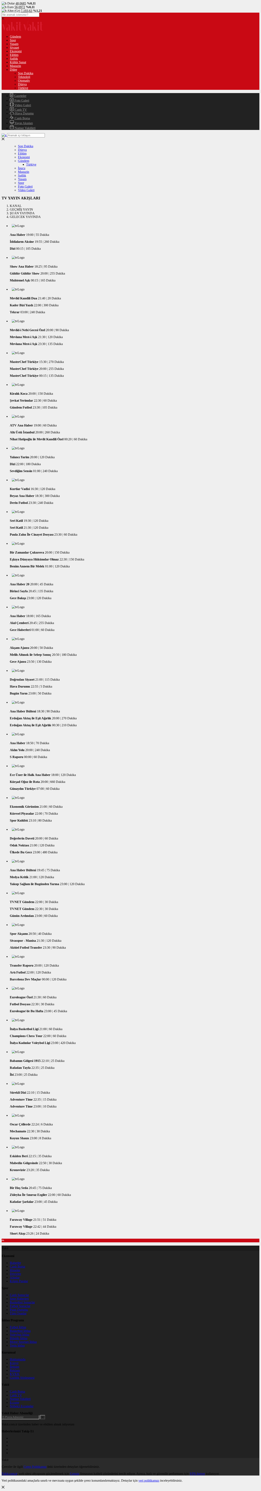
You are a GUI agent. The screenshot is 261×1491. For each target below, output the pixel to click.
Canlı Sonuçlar (19, 1295)
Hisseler (15, 1270)
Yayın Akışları (23, 123)
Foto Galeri (21, 100)
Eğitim (14, 55)
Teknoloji (24, 77)
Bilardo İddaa (18, 1338)
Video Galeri (22, 105)
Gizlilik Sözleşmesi (22, 1377)
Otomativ (24, 80)
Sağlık (14, 58)
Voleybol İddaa (19, 1334)
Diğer (13, 69)
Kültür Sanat (18, 62)
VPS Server (197, 1473)
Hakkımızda (17, 1359)
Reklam (15, 1370)
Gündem (15, 36)
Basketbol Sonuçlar (22, 1302)
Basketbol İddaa (20, 1331)
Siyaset (14, 47)
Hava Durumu (24, 113)
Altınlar (15, 1277)
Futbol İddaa (18, 1327)
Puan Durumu (19, 1309)
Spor (13, 40)
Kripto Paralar (19, 1281)
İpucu (21, 168)
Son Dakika (25, 73)
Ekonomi (16, 51)
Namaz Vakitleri (24, 128)
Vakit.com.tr (9, 1473)
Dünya (22, 84)
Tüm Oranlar (18, 1313)
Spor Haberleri (19, 1298)
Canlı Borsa (22, 118)
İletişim (14, 1366)
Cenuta (74, 1473)
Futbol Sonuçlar (20, 1306)
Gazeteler (19, 96)
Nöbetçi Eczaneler (21, 1406)
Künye (14, 1363)
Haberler (15, 1263)
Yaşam (14, 44)
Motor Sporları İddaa (23, 1342)
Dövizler (15, 1274)
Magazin (15, 66)
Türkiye (23, 88)
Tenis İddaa (17, 1345)
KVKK (15, 1374)
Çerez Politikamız (35, 1466)
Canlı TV (20, 109)
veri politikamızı (148, 1480)
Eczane (14, 1402)
